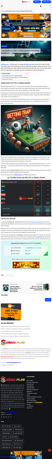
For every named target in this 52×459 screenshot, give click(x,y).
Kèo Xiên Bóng (13, 437)
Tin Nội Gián (4, 46)
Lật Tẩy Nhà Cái (10, 275)
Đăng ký (37, 1)
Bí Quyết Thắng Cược (32, 382)
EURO (28, 395)
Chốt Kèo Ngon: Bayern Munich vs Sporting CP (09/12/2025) (15, 289)
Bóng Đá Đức (30, 386)
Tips (49, 450)
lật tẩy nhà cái (29, 64)
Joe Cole (4, 437)
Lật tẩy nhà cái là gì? (8, 79)
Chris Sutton (17, 426)
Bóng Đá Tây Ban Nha (32, 389)
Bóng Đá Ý (29, 391)
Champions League (32, 393)
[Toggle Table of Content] (26, 74)
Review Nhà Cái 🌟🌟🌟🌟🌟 (34, 402)
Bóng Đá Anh (30, 384)
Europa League (31, 398)
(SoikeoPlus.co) (5, 64)
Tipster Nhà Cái (6, 447)
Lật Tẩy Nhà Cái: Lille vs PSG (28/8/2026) (12, 331)
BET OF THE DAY (6, 426)
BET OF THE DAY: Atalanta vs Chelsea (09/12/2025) (36, 288)
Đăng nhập (46, 1)
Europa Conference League (34, 397)
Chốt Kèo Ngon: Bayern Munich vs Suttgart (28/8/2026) (15, 333)
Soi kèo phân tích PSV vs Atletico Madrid (12, 75)
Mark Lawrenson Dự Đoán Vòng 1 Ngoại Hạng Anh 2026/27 (16, 326)
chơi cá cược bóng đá (37, 222)
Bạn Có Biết (30, 380)
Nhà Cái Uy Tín (18, 444)
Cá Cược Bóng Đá (17, 433)
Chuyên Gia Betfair (7, 429)
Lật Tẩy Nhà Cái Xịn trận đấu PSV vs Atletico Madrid (15, 77)
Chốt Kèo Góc (18, 429)
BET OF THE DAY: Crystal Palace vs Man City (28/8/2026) (16, 329)
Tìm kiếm (4, 295)
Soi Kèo (29, 404)
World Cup (29, 408)
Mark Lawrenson (6, 444)
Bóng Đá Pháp (30, 387)
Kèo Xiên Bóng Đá (7, 440)
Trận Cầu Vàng (17, 447)
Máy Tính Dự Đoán (32, 400)
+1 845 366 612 (10, 365)
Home (2, 11)
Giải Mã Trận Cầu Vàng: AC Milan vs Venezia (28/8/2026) (15, 336)
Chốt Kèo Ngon (6, 433)
